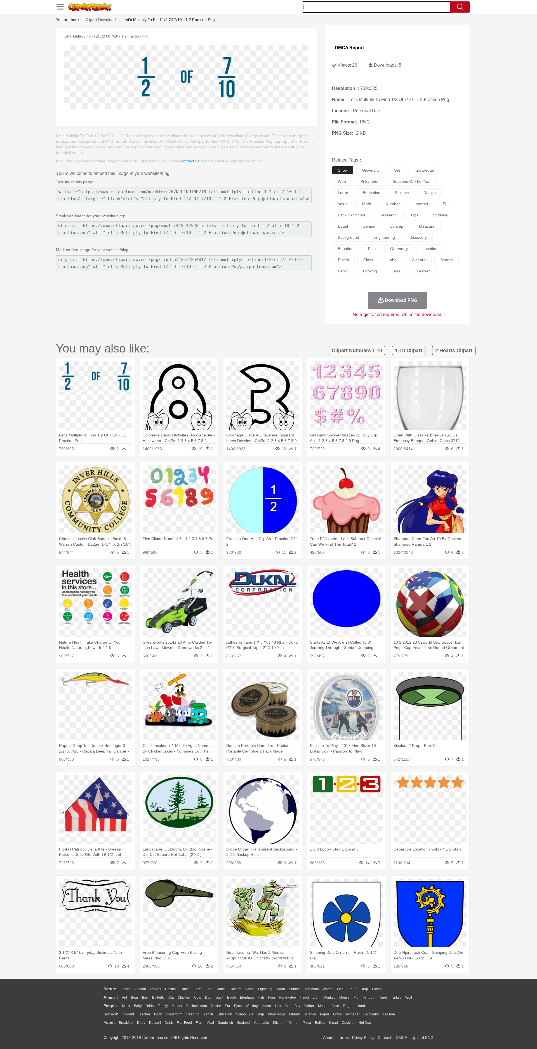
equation (346, 248)
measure (427, 226)
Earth (198, 989)
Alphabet (352, 1014)
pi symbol (369, 181)
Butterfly (158, 997)
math (366, 204)
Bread (333, 1023)
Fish (261, 997)
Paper (324, 1014)
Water (327, 989)
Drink (169, 1023)
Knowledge (276, 1014)
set (397, 170)
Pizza (307, 1023)
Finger (348, 1006)
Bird (145, 997)
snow (343, 170)
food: (109, 1022)
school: (110, 1014)
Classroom (174, 1014)
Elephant (247, 997)
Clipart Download (101, 19)
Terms (343, 1037)
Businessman (196, 1006)
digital (343, 260)
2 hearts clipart (453, 350)
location (429, 248)
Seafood (243, 1023)
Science (310, 1014)
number (393, 204)
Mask (126, 1006)
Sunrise (295, 989)
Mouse (344, 997)
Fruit (199, 1023)
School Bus (244, 1014)
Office (337, 1014)
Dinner (293, 1023)
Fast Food (184, 1023)
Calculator (371, 1014)
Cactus (170, 989)
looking (370, 271)
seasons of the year (412, 181)
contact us (190, 161)
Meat (210, 1023)
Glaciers (235, 989)
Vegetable (261, 1023)
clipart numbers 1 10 (357, 350)
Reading (192, 1014)
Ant (124, 997)
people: (110, 1005)
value (343, 204)
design (429, 192)
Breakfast (126, 1023)
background (348, 237)
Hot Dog (365, 1023)
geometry (399, 248)
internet (421, 204)
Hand (361, 1006)
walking (252, 1006)
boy (297, 1006)
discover (422, 271)
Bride (150, 1006)
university (371, 170)
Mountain (312, 989)
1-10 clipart (408, 350)
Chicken (184, 997)
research (388, 215)
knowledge (424, 170)
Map (260, 1014)
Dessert (155, 1023)
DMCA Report (349, 47)
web (342, 181)
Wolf (408, 997)
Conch (185, 989)
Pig (356, 997)
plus (372, 248)
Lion (316, 997)
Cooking (348, 1023)
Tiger (383, 997)
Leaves (155, 989)
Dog (208, 997)
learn (343, 192)
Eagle (231, 997)
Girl (288, 1006)
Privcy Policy (363, 1037)
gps (414, 215)
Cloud (352, 989)
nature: (110, 989)
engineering (384, 237)
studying (440, 215)
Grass (249, 989)
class (368, 260)
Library (294, 1014)
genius (368, 226)
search (446, 260)
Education (224, 1014)
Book (158, 1014)
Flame (220, 989)
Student (128, 1014)
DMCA (401, 1037)
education (371, 192)
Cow (197, 997)
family (163, 1006)
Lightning (265, 989)
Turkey (396, 997)
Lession (389, 1014)
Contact (384, 1037)
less (396, 271)
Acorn (125, 989)
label (392, 260)
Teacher (144, 1014)
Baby (138, 1006)
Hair (278, 1006)
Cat (171, 997)
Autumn (140, 989)
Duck (219, 997)
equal (343, 226)
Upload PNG (422, 1037)
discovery (418, 237)
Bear (134, 997)
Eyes (238, 1006)
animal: (110, 997)
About (328, 1037)
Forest (376, 989)
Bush (339, 989)
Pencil (208, 1014)
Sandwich (225, 1023)
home (266, 1006)
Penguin (368, 997)
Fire (208, 989)
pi (444, 204)
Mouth (323, 1006)
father (309, 1006)
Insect (304, 997)
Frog (271, 997)
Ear (227, 1006)
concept (397, 226)
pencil (343, 271)
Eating (320, 1023)
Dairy (141, 1023)
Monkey (329, 997)
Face (335, 1006)
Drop (364, 989)
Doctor (216, 1006)
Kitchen (278, 1023)
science (402, 192)
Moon (280, 989)
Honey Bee (287, 997)
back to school (351, 215)
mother (177, 1006)
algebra (419, 260)
